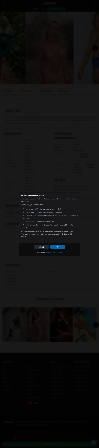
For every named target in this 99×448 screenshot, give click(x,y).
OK (57, 247)
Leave (41, 247)
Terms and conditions (54, 252)
